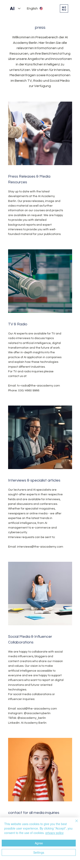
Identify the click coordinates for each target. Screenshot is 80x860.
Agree (39, 843)
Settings (38, 852)
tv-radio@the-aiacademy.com (38, 385)
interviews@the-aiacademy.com (40, 546)
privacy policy (54, 833)
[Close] (74, 823)
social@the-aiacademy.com (37, 708)
